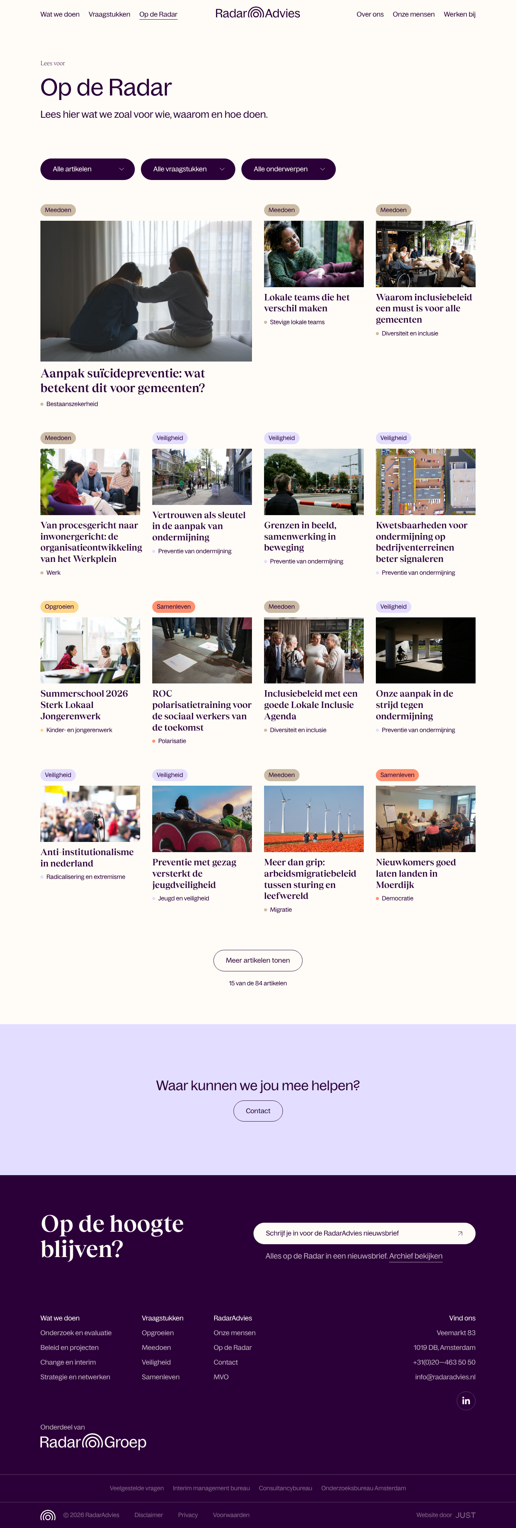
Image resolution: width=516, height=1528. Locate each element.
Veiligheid (156, 1362)
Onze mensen (414, 14)
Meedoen (156, 1347)
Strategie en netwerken (75, 1377)
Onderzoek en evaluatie (76, 1333)
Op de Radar (158, 14)
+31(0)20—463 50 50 (444, 1362)
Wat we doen (60, 14)
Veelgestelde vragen (137, 1488)
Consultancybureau (285, 1488)
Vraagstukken (109, 14)
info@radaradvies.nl (445, 1377)
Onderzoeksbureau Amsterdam (363, 1488)
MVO (221, 1377)
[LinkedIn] (466, 1400)
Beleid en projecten (69, 1347)
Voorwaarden (231, 1515)
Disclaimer (148, 1515)
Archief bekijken (415, 1256)
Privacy (188, 1515)
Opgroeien (158, 1333)
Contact (226, 1362)
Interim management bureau (211, 1488)
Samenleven (161, 1377)
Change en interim (68, 1362)
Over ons (370, 14)
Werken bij (460, 14)
